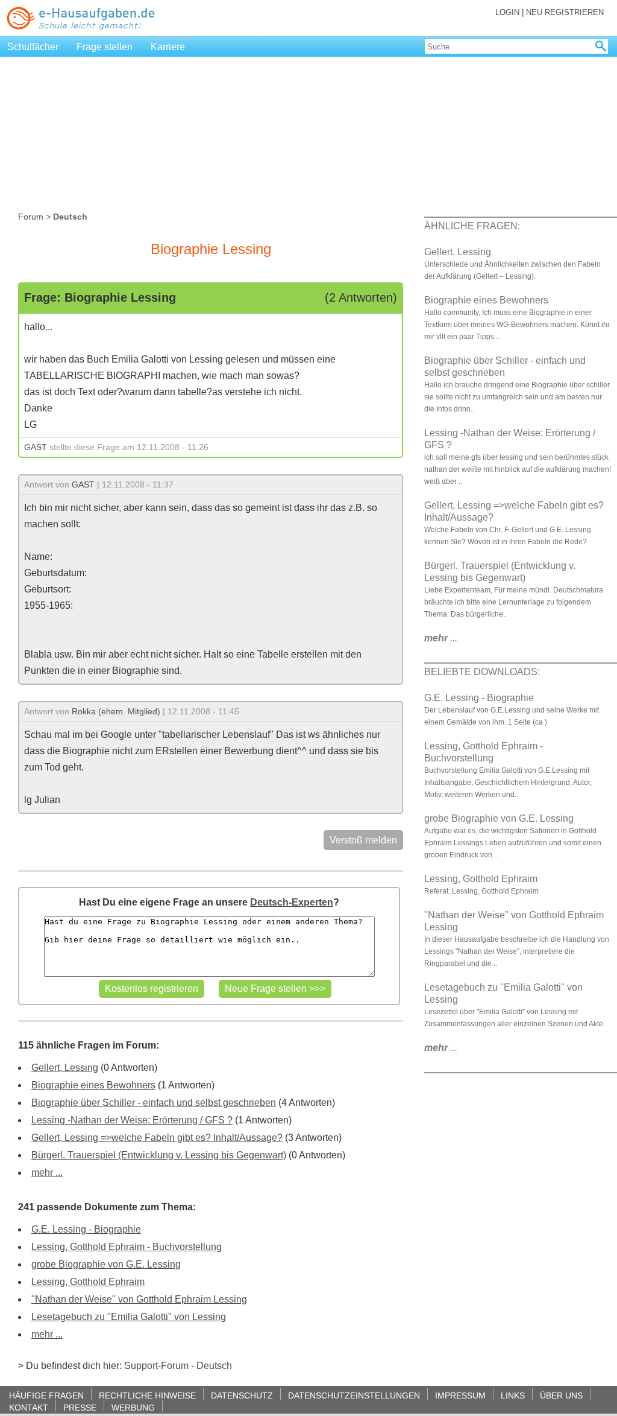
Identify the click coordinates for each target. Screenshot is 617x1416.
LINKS (513, 1395)
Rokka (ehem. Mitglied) (116, 711)
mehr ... (47, 1172)
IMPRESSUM (460, 1395)
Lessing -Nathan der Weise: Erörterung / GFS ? (132, 1120)
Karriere (168, 47)
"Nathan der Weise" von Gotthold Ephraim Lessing (139, 1299)
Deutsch (214, 1365)
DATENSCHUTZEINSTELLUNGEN (354, 1395)
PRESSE (79, 1407)
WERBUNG (133, 1407)
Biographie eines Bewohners (93, 1085)
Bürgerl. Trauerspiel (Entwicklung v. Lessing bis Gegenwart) (158, 1155)
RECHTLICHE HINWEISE (147, 1395)
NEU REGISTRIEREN (565, 12)
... (440, 638)
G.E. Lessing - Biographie (86, 1229)
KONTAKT (28, 1407)
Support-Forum (156, 1365)
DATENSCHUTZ (242, 1395)
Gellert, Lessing (64, 1067)
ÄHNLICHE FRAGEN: (472, 226)
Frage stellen (105, 47)
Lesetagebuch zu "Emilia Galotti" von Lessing (128, 1317)
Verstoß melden (363, 840)
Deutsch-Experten (291, 902)
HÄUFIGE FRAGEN (46, 1395)
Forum (30, 216)
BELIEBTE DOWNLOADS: (482, 672)
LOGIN (507, 12)
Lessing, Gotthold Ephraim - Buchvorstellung (126, 1247)
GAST (35, 447)
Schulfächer (32, 47)
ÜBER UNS (561, 1395)
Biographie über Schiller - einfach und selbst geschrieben (153, 1102)
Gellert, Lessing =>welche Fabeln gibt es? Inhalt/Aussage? (157, 1137)
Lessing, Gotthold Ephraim (88, 1282)
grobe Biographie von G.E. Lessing (106, 1264)
